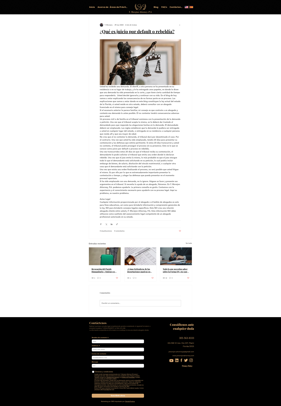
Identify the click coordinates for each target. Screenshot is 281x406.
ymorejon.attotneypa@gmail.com (181, 351)
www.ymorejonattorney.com (183, 355)
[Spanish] (191, 7)
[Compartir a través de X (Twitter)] (106, 224)
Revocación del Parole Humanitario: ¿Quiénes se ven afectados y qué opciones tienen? (104, 270)
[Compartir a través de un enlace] (117, 224)
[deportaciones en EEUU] (105, 256)
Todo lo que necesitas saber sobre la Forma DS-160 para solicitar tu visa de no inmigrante (175, 270)
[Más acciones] (179, 25)
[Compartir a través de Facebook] (101, 224)
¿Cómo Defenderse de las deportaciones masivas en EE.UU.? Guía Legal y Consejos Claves (138, 270)
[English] (186, 7)
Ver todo (189, 243)
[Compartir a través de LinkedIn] (112, 224)
